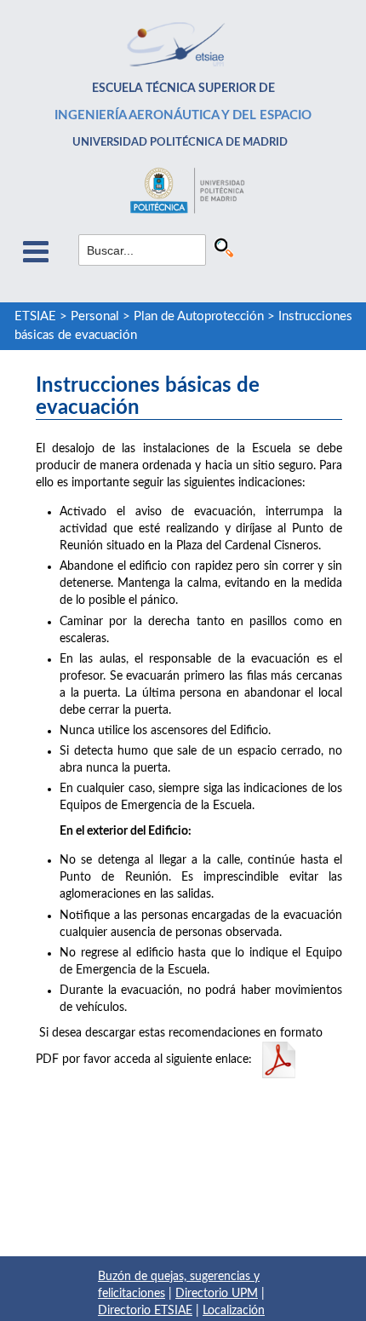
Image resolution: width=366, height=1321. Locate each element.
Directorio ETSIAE (145, 1311)
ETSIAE (35, 316)
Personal (95, 316)
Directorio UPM (216, 1294)
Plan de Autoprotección (199, 316)
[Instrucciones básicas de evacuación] (278, 1059)
